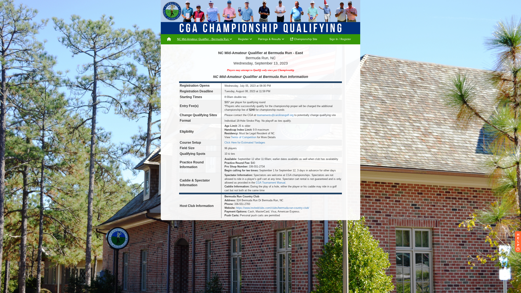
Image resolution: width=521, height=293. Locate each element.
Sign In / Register (340, 39)
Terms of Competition (243, 137)
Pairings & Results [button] (270, 39)
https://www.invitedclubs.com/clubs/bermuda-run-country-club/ (272, 207)
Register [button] (244, 39)
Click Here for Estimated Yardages (244, 142)
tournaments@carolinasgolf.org (275, 115)
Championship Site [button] (305, 39)
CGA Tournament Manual (270, 182)
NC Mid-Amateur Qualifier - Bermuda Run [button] (203, 39)
